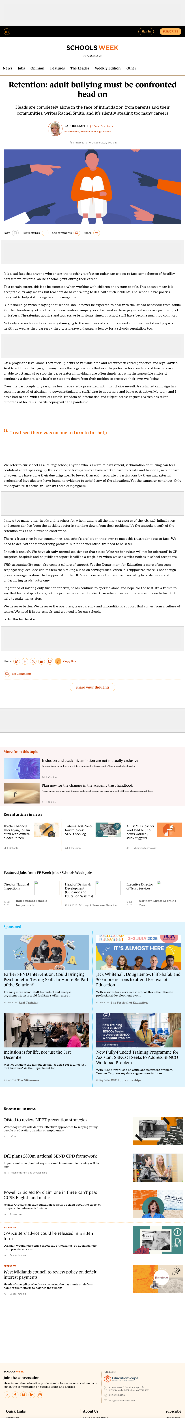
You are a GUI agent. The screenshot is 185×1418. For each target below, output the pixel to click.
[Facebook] (15, 1395)
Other (131, 68)
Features (57, 68)
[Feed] (7, 1395)
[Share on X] (33, 661)
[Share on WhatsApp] (16, 661)
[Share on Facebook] (25, 661)
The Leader (79, 68)
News (7, 68)
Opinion (37, 68)
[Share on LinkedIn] (41, 661)
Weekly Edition (108, 68)
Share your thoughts (92, 687)
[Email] (40, 1395)
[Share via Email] (50, 661)
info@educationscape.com (122, 1400)
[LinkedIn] (32, 1395)
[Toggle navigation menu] (7, 31)
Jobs (21, 68)
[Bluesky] (23, 1395)
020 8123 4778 (117, 1395)
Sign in (146, 31)
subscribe (170, 31)
